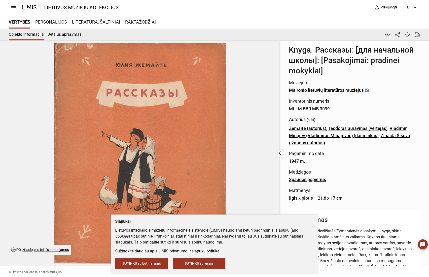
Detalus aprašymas (64, 34)
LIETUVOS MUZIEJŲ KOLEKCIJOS (81, 7)
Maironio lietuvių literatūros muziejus (327, 90)
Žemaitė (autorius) (307, 128)
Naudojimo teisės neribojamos (45, 250)
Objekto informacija (26, 34)
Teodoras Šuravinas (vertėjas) (358, 128)
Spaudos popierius (307, 179)
